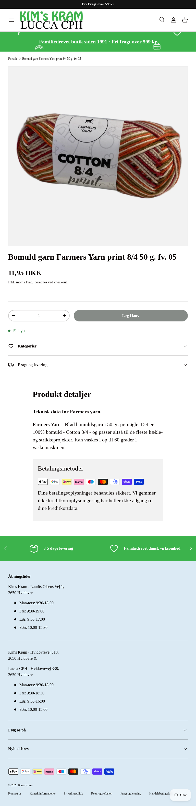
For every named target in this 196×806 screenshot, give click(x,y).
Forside (12, 59)
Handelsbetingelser (160, 793)
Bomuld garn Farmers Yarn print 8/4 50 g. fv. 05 (51, 59)
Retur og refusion (101, 793)
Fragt (29, 282)
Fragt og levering (130, 793)
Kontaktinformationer (43, 793)
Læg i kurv (130, 316)
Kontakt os (14, 793)
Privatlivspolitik (73, 793)
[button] (184, 20)
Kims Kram (25, 785)
